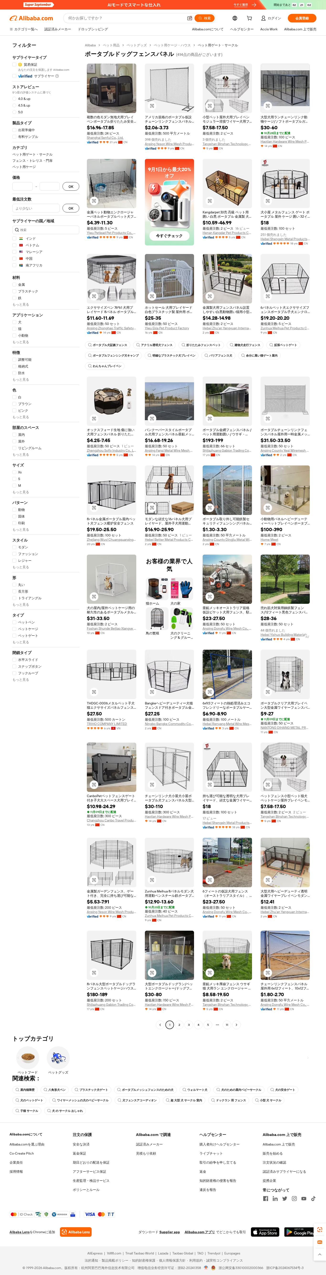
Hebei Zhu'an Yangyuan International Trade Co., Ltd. (227, 328)
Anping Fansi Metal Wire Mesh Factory (169, 450)
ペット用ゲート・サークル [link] (218, 45)
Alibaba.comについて (26, 1134)
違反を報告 (208, 1190)
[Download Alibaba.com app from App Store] (265, 1232)
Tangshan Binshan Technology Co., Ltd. (227, 144)
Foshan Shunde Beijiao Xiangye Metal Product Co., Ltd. (111, 628)
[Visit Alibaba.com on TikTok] (313, 1198)
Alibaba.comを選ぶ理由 (27, 1144)
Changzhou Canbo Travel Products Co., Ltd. (111, 820)
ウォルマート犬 (197, 1089)
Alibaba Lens (20, 1232)
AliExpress (95, 1253)
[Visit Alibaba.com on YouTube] (304, 1198)
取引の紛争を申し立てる (218, 1162)
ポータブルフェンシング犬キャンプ (116, 355)
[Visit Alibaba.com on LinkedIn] (275, 1198)
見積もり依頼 (146, 1153)
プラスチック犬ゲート (93, 1089)
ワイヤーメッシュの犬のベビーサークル (83, 1100)
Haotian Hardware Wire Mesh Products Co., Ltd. (285, 141)
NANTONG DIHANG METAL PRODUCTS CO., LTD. (285, 727)
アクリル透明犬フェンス (157, 345)
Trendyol (213, 1253)
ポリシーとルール (86, 1190)
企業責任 (16, 1162)
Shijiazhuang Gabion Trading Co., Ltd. (227, 450)
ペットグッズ (137, 45)
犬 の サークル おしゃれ (67, 1111)
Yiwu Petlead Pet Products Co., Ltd (111, 233)
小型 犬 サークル (270, 1100)
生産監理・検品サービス (91, 1181)
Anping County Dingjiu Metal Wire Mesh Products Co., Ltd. (227, 539)
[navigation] (45, 535)
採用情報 (16, 1171)
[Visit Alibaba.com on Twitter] (285, 1198)
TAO (200, 1253)
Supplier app (169, 1232)
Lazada (163, 1253)
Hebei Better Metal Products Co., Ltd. (169, 539)
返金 (203, 1171)
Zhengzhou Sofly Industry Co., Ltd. (111, 450)
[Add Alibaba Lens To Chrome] (76, 1232)
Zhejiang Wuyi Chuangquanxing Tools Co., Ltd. (111, 539)
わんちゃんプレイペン (107, 366)
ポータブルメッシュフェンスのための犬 (148, 1089)
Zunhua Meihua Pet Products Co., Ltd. (285, 328)
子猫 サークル (29, 1111)
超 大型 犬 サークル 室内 (186, 1100)
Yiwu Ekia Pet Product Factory (167, 328)
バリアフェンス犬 (220, 355)
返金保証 (79, 1153)
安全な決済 (81, 1144)
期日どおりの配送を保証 (91, 1162)
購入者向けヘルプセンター (220, 1144)
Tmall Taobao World (139, 1253)
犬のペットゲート (31, 1100)
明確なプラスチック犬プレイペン (173, 355)
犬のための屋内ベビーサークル (241, 1089)
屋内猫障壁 (27, 1089)
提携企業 (269, 1181)
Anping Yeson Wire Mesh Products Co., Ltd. (169, 144)
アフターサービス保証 (89, 1171)
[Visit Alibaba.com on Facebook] (265, 1198)
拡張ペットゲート (285, 345)
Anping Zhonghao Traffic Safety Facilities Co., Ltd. (111, 328)
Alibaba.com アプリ (200, 1232)
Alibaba (90, 45)
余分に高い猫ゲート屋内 (262, 355)
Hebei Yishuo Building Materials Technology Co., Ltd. (285, 635)
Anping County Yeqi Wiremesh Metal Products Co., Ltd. (285, 450)
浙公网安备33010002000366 (241, 1268)
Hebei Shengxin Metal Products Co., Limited (285, 239)
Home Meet (269, 539)
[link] (320, 1229)
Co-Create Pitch (22, 1153)
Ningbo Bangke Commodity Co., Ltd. (169, 724)
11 (227, 1024)
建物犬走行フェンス (247, 345)
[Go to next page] (236, 1025)
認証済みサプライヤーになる (284, 1171)
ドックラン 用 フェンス (231, 1100)
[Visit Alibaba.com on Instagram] (294, 1198)
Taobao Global (182, 1253)
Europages (232, 1253)
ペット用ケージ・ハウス (172, 45)
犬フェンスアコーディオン (139, 1100)
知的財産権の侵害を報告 (218, 1181)
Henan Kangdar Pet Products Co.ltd (227, 233)
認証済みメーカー (149, 1144)
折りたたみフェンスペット (203, 345)
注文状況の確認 (274, 1162)
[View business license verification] (206, 1267)
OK (70, 186)
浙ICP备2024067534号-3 (285, 1268)
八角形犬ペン (57, 1089)
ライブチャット (211, 1153)
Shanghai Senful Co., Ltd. (105, 138)
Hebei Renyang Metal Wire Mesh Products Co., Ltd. (227, 724)
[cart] (250, 19)
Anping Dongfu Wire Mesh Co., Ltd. (227, 628)
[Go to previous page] (160, 1025)
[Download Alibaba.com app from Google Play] (300, 1232)
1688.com (114, 1253)
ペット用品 (111, 45)
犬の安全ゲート (285, 1089)
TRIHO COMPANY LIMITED (107, 724)
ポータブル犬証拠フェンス (110, 345)
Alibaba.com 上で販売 (279, 1144)
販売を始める (273, 1153)
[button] (190, 18)
